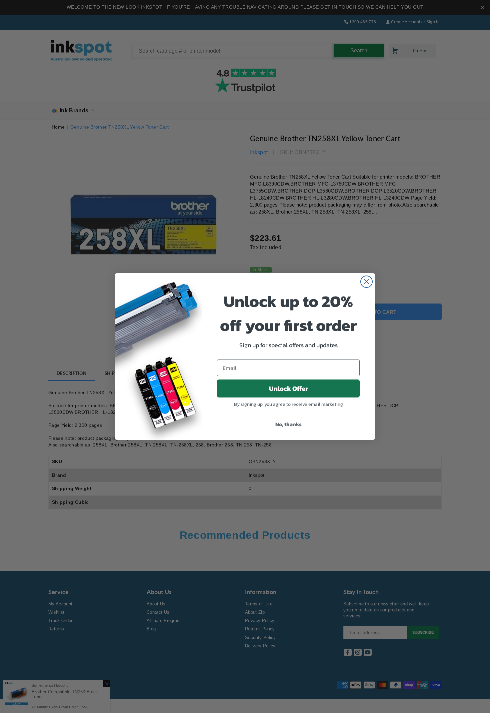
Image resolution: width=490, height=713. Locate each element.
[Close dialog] (366, 282)
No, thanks (288, 424)
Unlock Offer (288, 388)
